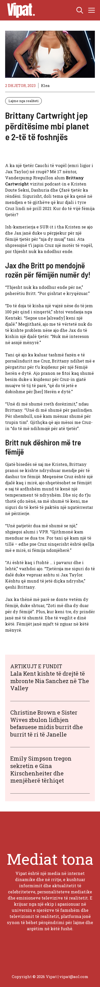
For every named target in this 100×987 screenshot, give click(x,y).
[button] (80, 10)
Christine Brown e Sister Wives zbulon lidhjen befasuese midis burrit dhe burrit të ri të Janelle (46, 723)
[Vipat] (20, 10)
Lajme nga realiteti (23, 100)
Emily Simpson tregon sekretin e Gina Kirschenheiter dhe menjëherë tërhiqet (41, 769)
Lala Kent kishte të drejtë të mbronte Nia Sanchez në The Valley (49, 681)
